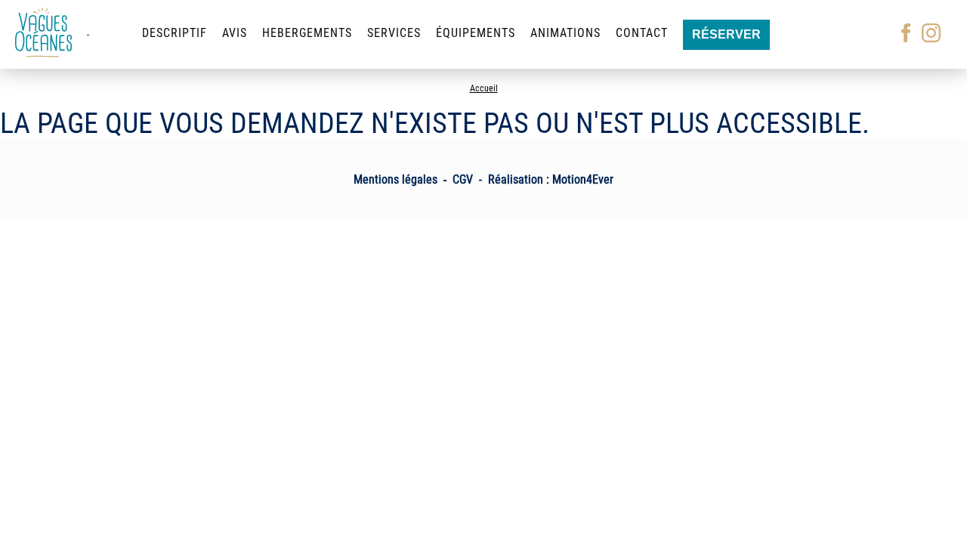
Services (394, 33)
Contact (642, 33)
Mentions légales (395, 179)
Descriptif (174, 33)
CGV (463, 179)
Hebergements (307, 33)
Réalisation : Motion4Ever (550, 179)
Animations (565, 33)
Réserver (726, 34)
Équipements (475, 33)
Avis (234, 33)
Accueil (484, 88)
